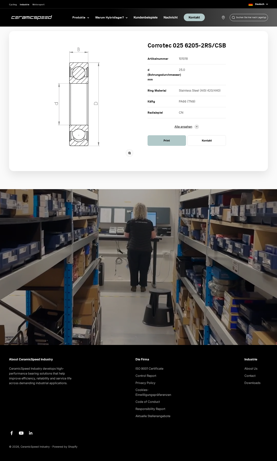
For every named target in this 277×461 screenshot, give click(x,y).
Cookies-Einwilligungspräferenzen (153, 392)
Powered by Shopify (64, 446)
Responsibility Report (150, 409)
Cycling (13, 4)
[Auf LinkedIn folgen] (30, 433)
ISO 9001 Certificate (149, 368)
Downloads (252, 383)
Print (167, 140)
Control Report (145, 376)
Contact (250, 376)
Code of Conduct (147, 402)
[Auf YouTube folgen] (21, 433)
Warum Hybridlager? (109, 17)
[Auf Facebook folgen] (11, 433)
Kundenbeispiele (146, 17)
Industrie (24, 4)
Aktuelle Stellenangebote (152, 416)
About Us (250, 368)
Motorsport (38, 4)
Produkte (78, 17)
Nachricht (171, 17)
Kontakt (194, 17)
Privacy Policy (145, 383)
